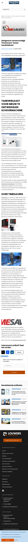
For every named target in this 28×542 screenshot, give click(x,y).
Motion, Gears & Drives (7, 453)
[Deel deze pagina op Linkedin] (12, 352)
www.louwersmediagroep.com (11, 529)
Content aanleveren (7, 487)
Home (3, 16)
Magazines (4, 479)
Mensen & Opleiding (7, 471)
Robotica (4, 456)
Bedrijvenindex (6, 484)
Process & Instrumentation (8, 461)
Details (16, 540)
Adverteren (5, 481)
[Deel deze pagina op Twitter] (3, 352)
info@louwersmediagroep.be (11, 523)
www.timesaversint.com (19, 340)
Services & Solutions (7, 48)
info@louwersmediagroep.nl (11, 506)
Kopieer (19, 352)
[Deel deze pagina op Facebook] (7, 352)
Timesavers (4, 197)
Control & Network (6, 458)
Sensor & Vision (6, 463)
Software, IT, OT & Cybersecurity (10, 469)
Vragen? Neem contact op (11, 440)
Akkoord (7, 540)
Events (4, 450)
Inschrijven (14, 372)
